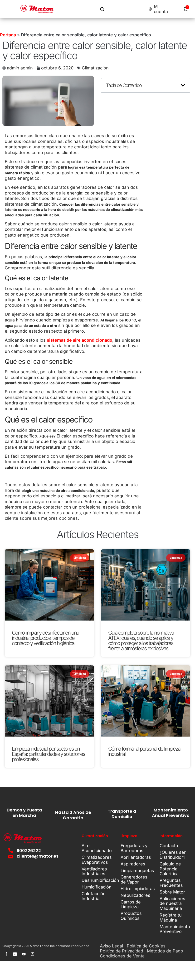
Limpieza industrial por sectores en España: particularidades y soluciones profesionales (48, 754)
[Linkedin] (15, 954)
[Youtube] (24, 954)
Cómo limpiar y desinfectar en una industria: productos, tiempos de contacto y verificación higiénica (45, 638)
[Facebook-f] (6, 954)
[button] (182, 85)
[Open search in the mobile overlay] (102, 9)
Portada (8, 34)
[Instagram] (32, 954)
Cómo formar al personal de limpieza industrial (144, 751)
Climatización (95, 67)
